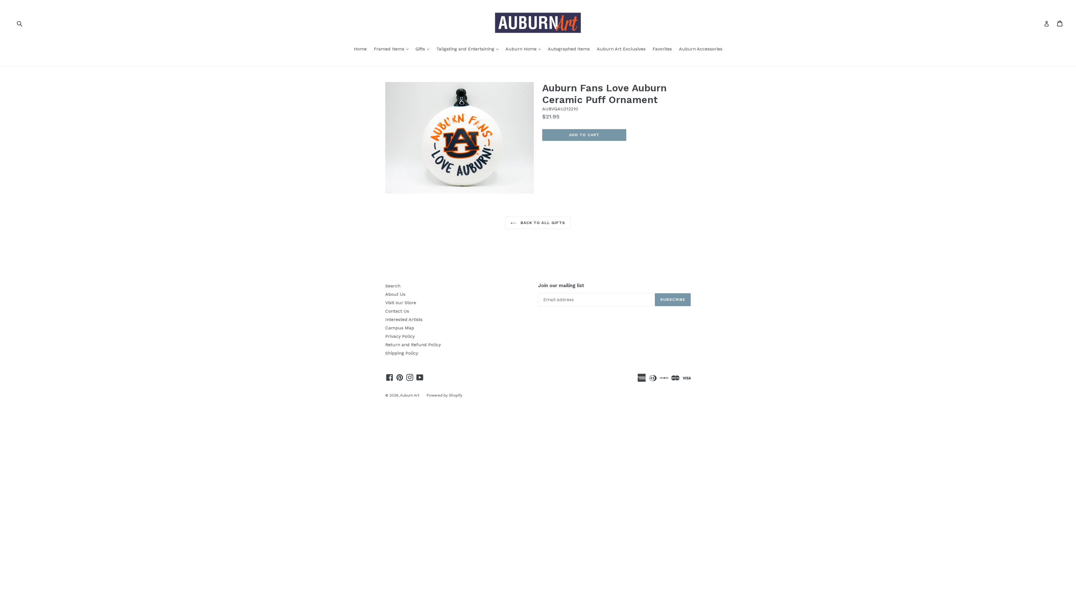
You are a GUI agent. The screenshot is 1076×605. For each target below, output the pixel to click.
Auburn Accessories (700, 49)
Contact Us (397, 311)
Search (392, 285)
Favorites (662, 49)
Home (360, 49)
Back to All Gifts (542, 222)
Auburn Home (524, 49)
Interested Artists (404, 319)
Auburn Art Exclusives (621, 49)
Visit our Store (400, 302)
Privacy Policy (400, 336)
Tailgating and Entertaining (468, 49)
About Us (395, 294)
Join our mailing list (561, 285)
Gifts (424, 49)
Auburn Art (409, 395)
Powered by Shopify (444, 395)
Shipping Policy (401, 353)
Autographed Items (569, 49)
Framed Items (392, 49)
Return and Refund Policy (413, 344)
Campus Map (399, 328)
